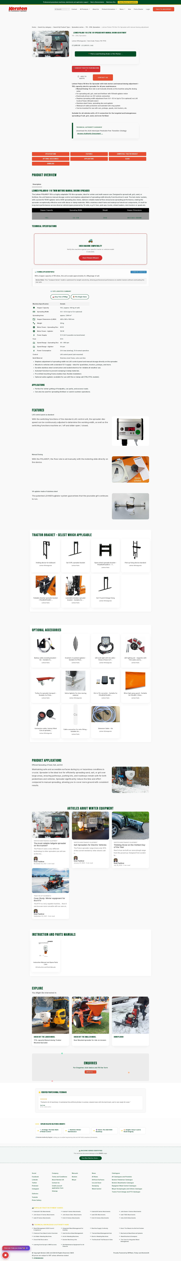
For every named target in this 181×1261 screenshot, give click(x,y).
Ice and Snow (96, 1183)
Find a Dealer (138, 9)
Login (148, 9)
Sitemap (55, 1191)
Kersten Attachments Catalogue (123, 1183)
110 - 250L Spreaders (79, 35)
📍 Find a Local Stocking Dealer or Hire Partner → (105, 54)
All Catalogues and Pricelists (122, 1176)
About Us (96, 9)
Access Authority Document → (90, 134)
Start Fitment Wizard (90, 258)
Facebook (35, 1176)
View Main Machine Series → (90, 1158)
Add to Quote (83, 77)
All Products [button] (84, 9)
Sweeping (95, 1186)
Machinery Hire (110, 2)
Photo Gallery (36, 1200)
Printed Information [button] (109, 9)
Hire (129, 9)
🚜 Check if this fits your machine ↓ (86, 69)
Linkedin (35, 1180)
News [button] (122, 9)
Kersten (74, 1176)
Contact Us (103, 77)
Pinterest (35, 1186)
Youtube (35, 1197)
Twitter (34, 1183)
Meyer (74, 1180)
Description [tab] (37, 184)
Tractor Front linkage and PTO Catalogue (126, 1192)
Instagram (35, 1189)
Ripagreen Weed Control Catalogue (124, 1186)
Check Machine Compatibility (128, 2)
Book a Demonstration (97, 2)
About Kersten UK (58, 1180)
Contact (74, 9)
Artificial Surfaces (98, 1180)
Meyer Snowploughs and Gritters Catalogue (127, 1189)
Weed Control (96, 1189)
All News (95, 1176)
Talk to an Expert (163, 9)
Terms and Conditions (59, 1176)
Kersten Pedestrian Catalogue (122, 1180)
